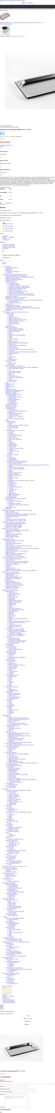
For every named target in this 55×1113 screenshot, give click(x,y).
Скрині (10, 931)
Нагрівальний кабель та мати (13, 582)
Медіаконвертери (13, 760)
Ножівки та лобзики (13, 477)
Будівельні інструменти (11, 327)
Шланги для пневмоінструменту (16, 418)
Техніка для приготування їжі (13, 961)
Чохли (10, 324)
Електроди (8, 870)
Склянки (11, 683)
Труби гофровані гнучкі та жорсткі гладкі (16, 520)
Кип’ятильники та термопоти (13, 578)
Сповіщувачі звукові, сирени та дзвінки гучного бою (19, 306)
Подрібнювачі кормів (11, 875)
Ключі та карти (12, 775)
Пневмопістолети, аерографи (16, 416)
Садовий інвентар (10, 421)
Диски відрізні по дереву (15, 371)
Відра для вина (12, 603)
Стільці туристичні (13, 983)
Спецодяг (8, 566)
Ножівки (11, 441)
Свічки (10, 506)
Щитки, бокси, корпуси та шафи (14, 526)
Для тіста (11, 656)
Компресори (12, 412)
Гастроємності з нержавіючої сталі (17, 634)
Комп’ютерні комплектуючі (12, 746)
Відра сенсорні (12, 903)
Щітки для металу (13, 495)
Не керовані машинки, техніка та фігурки (16, 850)
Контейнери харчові (11, 652)
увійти (19, 215)
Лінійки (10, 337)
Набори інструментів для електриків (15, 390)
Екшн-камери (12, 787)
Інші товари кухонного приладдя (17, 665)
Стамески (11, 488)
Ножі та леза (12, 375)
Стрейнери (11, 623)
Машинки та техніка (14, 853)
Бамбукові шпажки (13, 593)
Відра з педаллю (13, 902)
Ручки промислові (13, 886)
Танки (10, 864)
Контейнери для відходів (15, 906)
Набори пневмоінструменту (15, 413)
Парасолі (11, 920)
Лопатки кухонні (13, 666)
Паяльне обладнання (11, 407)
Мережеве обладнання (11, 752)
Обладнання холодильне (12, 405)
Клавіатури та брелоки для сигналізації (18, 774)
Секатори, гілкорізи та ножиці (16, 448)
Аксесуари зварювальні (11, 869)
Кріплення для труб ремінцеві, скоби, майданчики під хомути (21, 514)
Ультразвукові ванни (11, 507)
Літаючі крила (12, 835)
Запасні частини (13, 409)
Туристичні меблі (10, 982)
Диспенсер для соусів (14, 638)
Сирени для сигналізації (14, 780)
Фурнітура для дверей (11, 893)
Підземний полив (13, 444)
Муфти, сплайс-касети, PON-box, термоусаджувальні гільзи (23, 762)
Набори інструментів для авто (16, 321)
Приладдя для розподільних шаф (14, 524)
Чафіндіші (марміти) (13, 690)
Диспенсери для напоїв (14, 639)
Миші (10, 730)
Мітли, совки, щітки (13, 915)
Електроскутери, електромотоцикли (17, 956)
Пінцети (11, 479)
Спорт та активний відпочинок (13, 860)
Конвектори (9, 579)
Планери (11, 836)
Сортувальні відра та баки (15, 907)
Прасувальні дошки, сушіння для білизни (19, 504)
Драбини (11, 333)
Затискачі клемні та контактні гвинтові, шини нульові (19, 545)
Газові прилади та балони (12, 576)
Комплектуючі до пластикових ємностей (18, 425)
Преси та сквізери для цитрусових (17, 622)
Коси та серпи (12, 436)
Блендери (11, 964)
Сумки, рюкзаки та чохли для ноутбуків (18, 724)
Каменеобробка (12, 398)
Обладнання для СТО (11, 404)
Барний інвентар (10, 591)
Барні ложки (12, 595)
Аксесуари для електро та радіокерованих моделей (18, 790)
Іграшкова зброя (10, 819)
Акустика (11, 848)
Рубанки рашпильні (13, 353)
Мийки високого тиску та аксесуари (17, 319)
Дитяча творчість (10, 808)
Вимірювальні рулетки (14, 331)
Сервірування (9, 692)
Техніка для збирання (11, 908)
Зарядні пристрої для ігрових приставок (18, 718)
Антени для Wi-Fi (13, 756)
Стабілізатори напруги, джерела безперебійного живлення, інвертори (23, 307)
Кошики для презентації (14, 693)
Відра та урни (12, 905)
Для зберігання (12, 653)
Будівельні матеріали (11, 360)
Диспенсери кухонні (14, 643)
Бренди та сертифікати (8, 237)
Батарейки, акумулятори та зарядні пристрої (19, 287)
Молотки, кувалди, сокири (15, 472)
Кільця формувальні (13, 611)
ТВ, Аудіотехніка (10, 783)
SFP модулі (11, 755)
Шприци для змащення (14, 494)
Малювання (11, 810)
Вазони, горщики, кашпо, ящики (14, 939)
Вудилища (11, 978)
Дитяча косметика (13, 809)
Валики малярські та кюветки (16, 328)
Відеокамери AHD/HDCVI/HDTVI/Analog (19, 733)
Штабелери (8, 508)
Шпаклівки (11, 364)
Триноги (11, 975)
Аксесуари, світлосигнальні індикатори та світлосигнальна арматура (25, 300)
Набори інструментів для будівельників (18, 342)
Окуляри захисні (13, 346)
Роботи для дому (13, 912)
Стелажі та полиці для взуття (16, 932)
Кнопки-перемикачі (13, 301)
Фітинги (11, 417)
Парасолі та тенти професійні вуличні (15, 918)
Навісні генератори (13, 950)
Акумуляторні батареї (14, 284)
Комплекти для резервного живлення (18, 291)
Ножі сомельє (12, 616)
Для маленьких (12, 858)
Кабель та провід (10, 511)
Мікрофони (11, 741)
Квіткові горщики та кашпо (15, 940)
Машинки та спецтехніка (12, 840)
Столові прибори (10, 706)
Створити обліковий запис (6, 1013)
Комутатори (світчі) (13, 757)
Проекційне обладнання (12, 764)
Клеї (10, 362)
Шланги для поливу (13, 454)
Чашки (10, 685)
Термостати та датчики (11, 588)
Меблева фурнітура (10, 922)
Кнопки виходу (12, 777)
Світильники (9, 272)
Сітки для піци (12, 650)
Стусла (10, 354)
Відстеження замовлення (9, 244)
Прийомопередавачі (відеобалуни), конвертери (20, 742)
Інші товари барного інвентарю (16, 609)
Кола (10, 680)
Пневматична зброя (13, 821)
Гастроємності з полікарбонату (16, 635)
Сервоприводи (12, 804)
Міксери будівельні (13, 341)
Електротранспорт (10, 954)
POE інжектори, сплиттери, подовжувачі (19, 753)
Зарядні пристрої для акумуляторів (17, 288)
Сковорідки (11, 689)
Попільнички (12, 695)
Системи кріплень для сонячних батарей (16, 519)
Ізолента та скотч (10, 560)
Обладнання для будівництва (13, 391)
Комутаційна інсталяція (11, 549)
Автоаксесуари (9, 313)
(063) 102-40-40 (9, 228)
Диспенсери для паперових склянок (17, 640)
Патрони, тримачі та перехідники (14, 534)
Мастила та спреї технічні (15, 318)
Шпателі (11, 358)
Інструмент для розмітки (15, 372)
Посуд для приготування (12, 686)
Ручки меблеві (12, 925)
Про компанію (6, 239)
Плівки (10, 378)
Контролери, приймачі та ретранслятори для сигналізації (22, 779)
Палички (11, 711)
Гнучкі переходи (13, 771)
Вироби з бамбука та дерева (15, 600)
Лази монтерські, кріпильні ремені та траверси (17, 561)
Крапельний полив (13, 438)
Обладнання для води (11, 393)
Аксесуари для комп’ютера (12, 725)
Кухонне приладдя (10, 659)
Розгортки (11, 484)
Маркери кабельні (10, 552)
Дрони (10, 815)
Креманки (11, 681)
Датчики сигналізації (14, 773)
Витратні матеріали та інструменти (14, 366)
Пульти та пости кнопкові (15, 302)
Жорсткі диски (12, 748)
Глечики (11, 677)
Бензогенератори (10, 326)
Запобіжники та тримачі (11, 296)
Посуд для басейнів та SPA (12, 675)
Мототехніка (9, 945)
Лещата (10, 470)
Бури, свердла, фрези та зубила (16, 368)
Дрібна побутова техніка (12, 958)
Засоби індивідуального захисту (13, 559)
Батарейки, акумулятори (14, 768)
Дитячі (10, 806)
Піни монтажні (12, 363)
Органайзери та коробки (15, 503)
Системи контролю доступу (15, 782)
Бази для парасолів (13, 919)
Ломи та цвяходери (13, 339)
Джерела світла (9, 269)
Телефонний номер (4, 1089)
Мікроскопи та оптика (11, 389)
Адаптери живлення (14, 283)
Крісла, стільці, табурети (15, 929)
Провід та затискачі (13, 322)
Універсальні (12, 658)
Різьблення (11, 481)
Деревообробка (12, 395)
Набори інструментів (14, 474)
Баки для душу (12, 422)
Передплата (19, 136)
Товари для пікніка (10, 979)
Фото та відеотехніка (11, 786)
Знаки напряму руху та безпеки (13, 547)
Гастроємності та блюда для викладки (36, 9)
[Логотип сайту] (27, 4)
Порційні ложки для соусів (15, 649)
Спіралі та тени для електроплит (14, 583)
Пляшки (11, 670)
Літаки (10, 818)
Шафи (10, 934)
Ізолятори (8, 532)
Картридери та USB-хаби (15, 728)
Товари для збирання (11, 914)
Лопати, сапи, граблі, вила (15, 439)
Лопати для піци (13, 648)
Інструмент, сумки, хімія (15, 799)
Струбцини (11, 490)
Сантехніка (8, 456)
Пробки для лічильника (11, 535)
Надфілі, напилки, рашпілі (15, 475)
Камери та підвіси (13, 800)
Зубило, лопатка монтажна (15, 463)
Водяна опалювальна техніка (13, 573)
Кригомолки (12, 612)
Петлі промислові (13, 885)
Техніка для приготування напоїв (14, 967)
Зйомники (11, 315)
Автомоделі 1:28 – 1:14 (14, 842)
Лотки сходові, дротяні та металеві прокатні (16, 515)
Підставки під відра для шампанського (18, 618)
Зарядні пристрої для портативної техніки (19, 719)
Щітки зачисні (12, 381)
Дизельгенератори (10, 384)
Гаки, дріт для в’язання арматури (14, 543)
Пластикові (11, 645)
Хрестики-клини (13, 380)
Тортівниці (11, 704)
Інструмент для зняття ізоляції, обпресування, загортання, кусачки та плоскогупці (29, 465)
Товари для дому (10, 499)
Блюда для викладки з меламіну (16, 630)
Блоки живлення (13, 747)
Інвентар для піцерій (11, 647)
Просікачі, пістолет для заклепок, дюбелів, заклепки (21, 480)
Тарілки (10, 703)
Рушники (8, 880)
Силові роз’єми (9, 537)
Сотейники (11, 672)
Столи (10, 933)
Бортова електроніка (14, 795)
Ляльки (7, 837)
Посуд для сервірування (14, 697)
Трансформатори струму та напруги (14, 309)
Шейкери (11, 627)
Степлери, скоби (13, 489)
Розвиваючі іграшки (11, 857)
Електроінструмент (10, 386)
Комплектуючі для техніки (15, 435)
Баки (10, 901)
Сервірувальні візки (13, 698)
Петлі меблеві (12, 924)
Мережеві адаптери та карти (15, 761)
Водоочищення (12, 458)
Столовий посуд (10, 699)
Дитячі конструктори (14, 831)
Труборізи (11, 492)
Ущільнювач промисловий (15, 888)
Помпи (7, 877)
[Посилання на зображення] (8, 252)
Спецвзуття (8, 565)
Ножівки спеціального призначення (17, 345)
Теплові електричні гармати (12, 587)
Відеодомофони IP (13, 770)
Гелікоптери (9, 805)
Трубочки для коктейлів (14, 626)
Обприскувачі (12, 443)
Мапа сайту (6, 248)
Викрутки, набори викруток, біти (17, 462)
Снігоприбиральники (11, 497)
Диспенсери (9, 636)
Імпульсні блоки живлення (15, 289)
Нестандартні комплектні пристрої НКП (15, 523)
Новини (5, 238)
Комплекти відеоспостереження (16, 738)
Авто (10, 813)
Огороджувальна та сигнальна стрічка (15, 556)
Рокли (7, 420)
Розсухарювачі (12, 485)
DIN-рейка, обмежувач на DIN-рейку (15, 540)
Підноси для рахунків (14, 694)
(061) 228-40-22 (9, 231)
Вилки (10, 707)
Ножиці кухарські (13, 667)
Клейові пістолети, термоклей (16, 467)
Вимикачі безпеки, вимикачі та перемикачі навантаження (20, 277)
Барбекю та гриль (13, 962)
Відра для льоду (12, 604)
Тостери (11, 966)
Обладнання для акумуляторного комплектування (21, 293)
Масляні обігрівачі (10, 581)
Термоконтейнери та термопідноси (17, 657)
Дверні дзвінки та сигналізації (13, 531)
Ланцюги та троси (13, 317)
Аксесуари (11, 314)
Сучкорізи (11, 449)
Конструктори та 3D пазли (12, 830)
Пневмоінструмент (10, 408)
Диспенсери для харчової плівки (17, 641)
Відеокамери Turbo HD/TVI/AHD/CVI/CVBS (20, 736)
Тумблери (8, 310)
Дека (10, 688)
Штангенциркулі (13, 359)
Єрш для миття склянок (14, 608)
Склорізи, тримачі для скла (15, 486)
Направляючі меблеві (14, 923)
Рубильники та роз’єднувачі (12, 305)
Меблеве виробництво (14, 399)
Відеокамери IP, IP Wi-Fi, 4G (15, 734)
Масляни (11, 471)
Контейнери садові (13, 426)
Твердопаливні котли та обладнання (14, 585)
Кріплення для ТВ (13, 784)
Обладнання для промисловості (13, 394)
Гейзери (10, 605)
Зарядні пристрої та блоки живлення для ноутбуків (21, 744)
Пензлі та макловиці (14, 348)
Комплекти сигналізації (14, 778)
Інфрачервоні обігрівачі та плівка (14, 577)
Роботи (7, 854)
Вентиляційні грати (13, 890)
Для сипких (11, 654)
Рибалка (8, 977)
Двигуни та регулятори (14, 796)
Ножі (10, 440)
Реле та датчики (10, 304)
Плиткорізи (11, 350)
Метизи (7, 518)
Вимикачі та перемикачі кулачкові (14, 279)
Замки (7, 387)
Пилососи (11, 910)
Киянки (10, 336)
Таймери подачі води (14, 450)
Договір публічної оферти (9, 247)
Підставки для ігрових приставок (17, 723)
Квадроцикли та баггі (14, 947)
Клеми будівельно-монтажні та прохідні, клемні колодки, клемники (22, 548)
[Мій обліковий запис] (32, 6)
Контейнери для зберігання (15, 501)
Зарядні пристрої (13, 797)
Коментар (2, 1107)
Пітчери (11, 620)
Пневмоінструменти (14, 414)
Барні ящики (12, 599)
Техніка (10, 452)
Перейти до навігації (5, 0)
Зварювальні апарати (11, 871)
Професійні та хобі (13, 828)
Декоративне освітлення (12, 267)
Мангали (11, 981)
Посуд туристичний (10, 974)
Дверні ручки (12, 897)
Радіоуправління (13, 803)
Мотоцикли (11, 948)
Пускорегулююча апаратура (12, 271)
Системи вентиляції (10, 889)
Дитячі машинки (13, 845)
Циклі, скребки (12, 493)
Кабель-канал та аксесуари (12, 512)
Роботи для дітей (13, 855)
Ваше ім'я (2, 1086)
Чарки (10, 684)
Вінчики (11, 662)
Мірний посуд (12, 614)
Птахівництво (12, 402)
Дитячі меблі (12, 928)
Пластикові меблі (10, 927)
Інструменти (12, 849)
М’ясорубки (11, 965)
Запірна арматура (13, 459)
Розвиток (11, 859)
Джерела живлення (10, 282)
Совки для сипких (13, 671)
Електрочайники (13, 970)
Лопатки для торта (13, 710)
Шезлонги (11, 936)
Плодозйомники (13, 445)
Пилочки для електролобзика (16, 377)
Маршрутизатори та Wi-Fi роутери (17, 759)
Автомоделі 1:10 (13, 841)
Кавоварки (11, 971)
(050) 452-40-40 (9, 223)
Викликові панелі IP (13, 769)
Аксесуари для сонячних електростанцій (19, 286)
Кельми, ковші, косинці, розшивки (17, 335)
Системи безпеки (10, 766)
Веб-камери (11, 727)
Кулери (10, 751)
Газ (9, 369)
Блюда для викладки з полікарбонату (18, 631)
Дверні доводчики (13, 894)
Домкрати (8, 385)
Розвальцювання (13, 483)
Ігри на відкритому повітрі (15, 862)
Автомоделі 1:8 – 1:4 (14, 844)
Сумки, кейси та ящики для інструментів (16, 498)
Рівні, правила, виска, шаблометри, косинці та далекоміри (23, 351)
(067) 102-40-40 (9, 226)
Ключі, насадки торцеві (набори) (17, 468)
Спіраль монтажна (10, 568)
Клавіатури (11, 729)
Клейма (10, 466)
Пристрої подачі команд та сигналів (14, 298)
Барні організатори (13, 596)
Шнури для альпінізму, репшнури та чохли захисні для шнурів (21, 570)
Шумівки (11, 674)
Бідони (10, 423)
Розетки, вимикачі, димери (12, 536)
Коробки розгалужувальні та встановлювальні (17, 551)
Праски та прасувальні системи (16, 911)
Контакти (5, 235)
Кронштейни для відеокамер (16, 739)
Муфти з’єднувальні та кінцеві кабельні (15, 553)
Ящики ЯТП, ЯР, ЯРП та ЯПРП (13, 527)
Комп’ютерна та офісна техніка (13, 743)
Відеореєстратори (13, 737)
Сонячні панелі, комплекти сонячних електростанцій (22, 295)
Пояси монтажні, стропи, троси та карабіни (16, 562)
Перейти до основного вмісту (17, 0)
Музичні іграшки (10, 846)
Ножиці (10, 373)
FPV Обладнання (13, 791)
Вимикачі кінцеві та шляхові (13, 278)
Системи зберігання (13, 427)
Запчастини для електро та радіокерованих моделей (18, 812)
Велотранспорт (9, 943)
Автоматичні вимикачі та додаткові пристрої (17, 275)
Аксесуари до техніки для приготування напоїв (20, 969)
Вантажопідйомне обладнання (16, 330)
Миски (10, 702)
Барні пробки (12, 598)
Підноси (11, 617)
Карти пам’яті (12, 721)
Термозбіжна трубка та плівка (13, 569)
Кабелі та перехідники (14, 720)
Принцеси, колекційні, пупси (16, 839)
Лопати (10, 502)
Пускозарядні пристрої (14, 323)
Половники (11, 712)
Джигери (11, 607)
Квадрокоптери (9, 824)
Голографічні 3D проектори (15, 765)
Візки (10, 332)
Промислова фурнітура (11, 884)
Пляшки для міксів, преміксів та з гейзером (19, 621)
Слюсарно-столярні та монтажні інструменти (17, 461)
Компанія (2, 1094)
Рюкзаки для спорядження (12, 564)
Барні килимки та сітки (14, 594)
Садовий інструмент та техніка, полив (15, 430)
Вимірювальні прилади (11, 280)
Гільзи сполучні (9, 544)
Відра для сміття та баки (12, 899)
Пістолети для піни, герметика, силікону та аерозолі (21, 349)
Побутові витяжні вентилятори (16, 891)
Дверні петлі (12, 895)
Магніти (11, 340)
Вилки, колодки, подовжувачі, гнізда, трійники (17, 530)
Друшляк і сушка (13, 663)
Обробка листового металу (15, 396)
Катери (10, 817)
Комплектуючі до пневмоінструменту (18, 411)
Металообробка (12, 400)
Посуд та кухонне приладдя (20, 9)
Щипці (10, 713)
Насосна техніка (10, 874)
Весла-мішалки (12, 661)
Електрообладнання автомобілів (13, 952)
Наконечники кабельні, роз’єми (13, 554)
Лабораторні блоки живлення (16, 292)
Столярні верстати (13, 403)
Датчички (11, 432)
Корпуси (11, 750)
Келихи (10, 679)
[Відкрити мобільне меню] (22, 6)
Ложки (10, 708)
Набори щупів (12, 344)
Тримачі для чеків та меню (15, 625)
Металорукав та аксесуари (12, 516)
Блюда (10, 701)
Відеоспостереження (11, 732)
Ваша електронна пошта (6, 1091)
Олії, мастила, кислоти (14, 376)
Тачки (10, 355)
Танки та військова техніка (12, 863)
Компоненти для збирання (15, 827)
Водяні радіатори (10, 574)
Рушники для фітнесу (14, 881)
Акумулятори (12, 792)
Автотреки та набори (14, 851)
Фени (10, 960)
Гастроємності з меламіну (15, 632)
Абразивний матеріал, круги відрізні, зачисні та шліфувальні (23, 367)
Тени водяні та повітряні (12, 586)
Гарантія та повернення (8, 245)
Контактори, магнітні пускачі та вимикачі (16, 297)
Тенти (10, 429)
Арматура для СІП (10, 542)
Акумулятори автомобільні (15, 953)
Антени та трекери (13, 794)
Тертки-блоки (12, 357)
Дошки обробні (9, 644)
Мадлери (11, 613)
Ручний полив (12, 447)
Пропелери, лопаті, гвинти (15, 801)
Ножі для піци (12, 668)
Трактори (8, 949)
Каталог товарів (8, 9)
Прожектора (9, 270)
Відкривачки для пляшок (15, 602)
